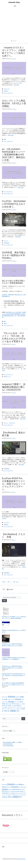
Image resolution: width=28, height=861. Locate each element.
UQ (12, 705)
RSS (4, 756)
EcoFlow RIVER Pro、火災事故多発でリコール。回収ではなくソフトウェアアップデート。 (13, 484)
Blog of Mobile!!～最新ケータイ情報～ (12, 742)
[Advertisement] (14, 23)
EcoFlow (6, 524)
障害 (18, 710)
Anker (22, 696)
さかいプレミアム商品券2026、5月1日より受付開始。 (14, 103)
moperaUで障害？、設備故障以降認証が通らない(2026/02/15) (14, 387)
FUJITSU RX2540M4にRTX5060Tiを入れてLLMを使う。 (14, 204)
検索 (4, 600)
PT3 (20, 703)
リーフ (14, 708)
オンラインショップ (12, 707)
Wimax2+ (18, 705)
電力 (5, 321)
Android (17, 696)
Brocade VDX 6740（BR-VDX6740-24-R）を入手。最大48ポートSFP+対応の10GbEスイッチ (13, 675)
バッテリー (6, 522)
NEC (10, 703)
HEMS (6, 701)
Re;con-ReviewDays (8, 745)
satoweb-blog (14, 2)
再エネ (5, 323)
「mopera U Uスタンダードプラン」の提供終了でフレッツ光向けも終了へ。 (13, 51)
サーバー (6, 240)
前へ (4, 581)
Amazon (11, 696)
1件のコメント (7, 376)
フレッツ (6, 423)
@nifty (3, 696)
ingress (11, 701)
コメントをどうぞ (8, 93)
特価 (5, 139)
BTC (9, 699)
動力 (3, 710)
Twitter (9, 705)
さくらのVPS (4, 707)
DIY (11, 699)
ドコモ (24, 707)
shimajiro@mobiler (8, 744)
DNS (14, 699)
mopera (6, 91)
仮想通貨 (23, 708)
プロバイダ (6, 89)
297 (14, 581)
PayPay (17, 703)
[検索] (23, 718)
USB (15, 705)
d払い (23, 699)
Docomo (18, 699)
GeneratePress (21, 858)
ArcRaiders (6, 468)
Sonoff (3, 705)
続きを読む (16, 85)
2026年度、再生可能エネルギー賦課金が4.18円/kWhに (14, 255)
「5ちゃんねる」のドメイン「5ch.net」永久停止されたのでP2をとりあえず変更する (14, 337)
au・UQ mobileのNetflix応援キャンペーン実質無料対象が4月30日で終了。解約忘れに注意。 (13, 154)
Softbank (23, 703)
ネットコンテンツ (8, 191)
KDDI (18, 701)
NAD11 (7, 703)
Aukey (6, 699)
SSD (6, 705)
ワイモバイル (18, 708)
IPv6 (15, 701)
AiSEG (6, 696)
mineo (21, 701)
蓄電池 (8, 710)
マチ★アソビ (9, 708)
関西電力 (13, 711)
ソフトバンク (19, 707)
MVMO (3, 703)
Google (3, 701)
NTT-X (13, 703)
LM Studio (6, 242)
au (2, 699)
